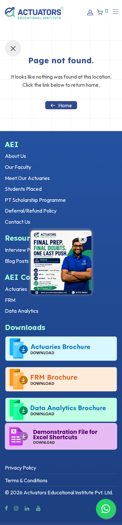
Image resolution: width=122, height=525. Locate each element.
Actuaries (16, 289)
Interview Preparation (29, 250)
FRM (10, 300)
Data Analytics (21, 311)
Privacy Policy (20, 467)
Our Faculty (18, 167)
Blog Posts (17, 261)
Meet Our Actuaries (27, 178)
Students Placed (23, 189)
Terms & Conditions (26, 480)
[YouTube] (38, 507)
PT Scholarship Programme (35, 200)
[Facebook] (6, 507)
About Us (15, 156)
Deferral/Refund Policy (31, 210)
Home (65, 105)
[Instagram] (16, 507)
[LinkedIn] (27, 507)
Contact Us (17, 221)
